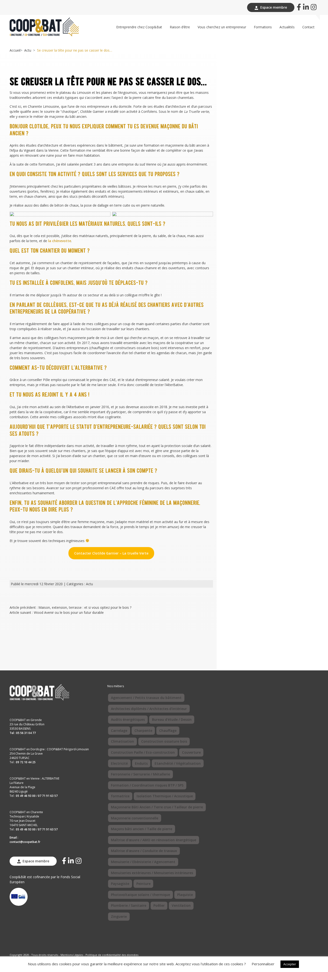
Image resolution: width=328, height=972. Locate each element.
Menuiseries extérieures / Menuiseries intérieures (152, 873)
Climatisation (122, 741)
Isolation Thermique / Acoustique (165, 796)
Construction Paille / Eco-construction (143, 752)
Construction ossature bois (164, 741)
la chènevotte (59, 241)
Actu (27, 50)
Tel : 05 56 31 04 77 (23, 733)
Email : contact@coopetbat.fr (25, 839)
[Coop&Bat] (44, 26)
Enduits (141, 763)
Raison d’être (180, 27)
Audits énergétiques (128, 719)
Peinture (143, 883)
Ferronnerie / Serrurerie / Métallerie (140, 774)
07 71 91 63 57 (48, 796)
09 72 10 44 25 (26, 762)
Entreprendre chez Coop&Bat (139, 27)
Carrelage (119, 730)
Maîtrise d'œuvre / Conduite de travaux (144, 850)
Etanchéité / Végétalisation (178, 763)
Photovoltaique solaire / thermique (140, 894)
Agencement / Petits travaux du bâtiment (146, 697)
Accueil (15, 50)
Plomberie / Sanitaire (128, 905)
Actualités (287, 27)
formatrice (120, 796)
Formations (263, 27)
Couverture (191, 752)
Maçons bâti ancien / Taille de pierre (141, 829)
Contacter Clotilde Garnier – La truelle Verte (111, 553)
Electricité (119, 763)
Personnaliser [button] (263, 963)
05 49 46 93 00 (26, 796)
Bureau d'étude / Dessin (172, 719)
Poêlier (159, 905)
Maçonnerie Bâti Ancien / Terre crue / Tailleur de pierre (157, 807)
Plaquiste (185, 894)
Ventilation (181, 905)
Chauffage (167, 730)
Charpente (143, 730)
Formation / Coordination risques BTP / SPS (147, 785)
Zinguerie (119, 916)
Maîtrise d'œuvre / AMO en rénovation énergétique (153, 840)
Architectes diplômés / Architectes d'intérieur (149, 708)
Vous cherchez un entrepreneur (222, 27)
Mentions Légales (72, 955)
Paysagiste (120, 883)
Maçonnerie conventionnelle (134, 818)
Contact (308, 27)
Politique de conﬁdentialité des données (111, 955)
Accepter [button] (289, 964)
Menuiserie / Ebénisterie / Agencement (143, 861)
